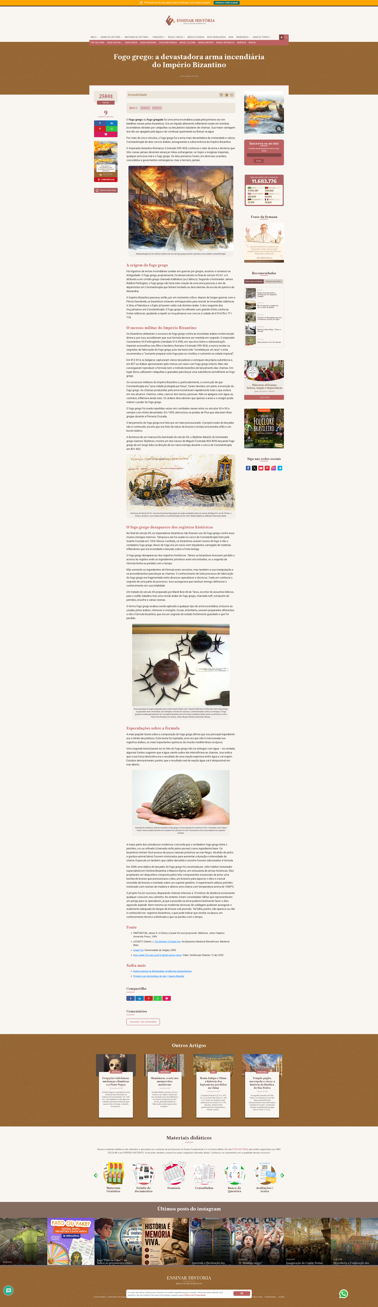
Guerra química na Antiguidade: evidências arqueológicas (162, 971)
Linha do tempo (261, 37)
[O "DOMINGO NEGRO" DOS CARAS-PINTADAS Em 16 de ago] (260, 1241)
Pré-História (97, 42)
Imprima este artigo (107, 190)
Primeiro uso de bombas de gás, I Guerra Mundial (158, 976)
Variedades (242, 37)
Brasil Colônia (187, 42)
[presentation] (96, 1175)
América (241, 42)
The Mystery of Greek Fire (167, 941)
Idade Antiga (114, 42)
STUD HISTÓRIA (240, 1149)
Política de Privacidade (195, 1295)
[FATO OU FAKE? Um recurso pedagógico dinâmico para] (70, 1241)
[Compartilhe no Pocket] (106, 134)
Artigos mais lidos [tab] (273, 281)
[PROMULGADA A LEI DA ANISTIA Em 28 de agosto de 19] (23, 1241)
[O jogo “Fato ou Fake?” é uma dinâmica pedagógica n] (118, 1241)
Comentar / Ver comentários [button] (143, 1022)
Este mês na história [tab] (253, 281)
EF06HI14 (145, 108)
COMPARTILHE (107, 179)
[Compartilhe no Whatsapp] (112, 129)
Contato (281, 1297)
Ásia (231, 37)
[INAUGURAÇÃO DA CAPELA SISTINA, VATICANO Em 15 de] (307, 1241)
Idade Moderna (148, 42)
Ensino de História (110, 37)
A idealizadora (270, 1297)
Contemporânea (168, 42)
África (252, 42)
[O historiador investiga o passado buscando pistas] (165, 1241)
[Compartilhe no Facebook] (100, 123)
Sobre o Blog (257, 1297)
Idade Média (131, 42)
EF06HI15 (157, 108)
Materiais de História (136, 37)
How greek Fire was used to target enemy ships (157, 955)
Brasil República (225, 42)
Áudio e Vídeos (175, 37)
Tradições (157, 37)
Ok (241, 1293)
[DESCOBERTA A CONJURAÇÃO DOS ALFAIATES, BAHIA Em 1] (354, 1241)
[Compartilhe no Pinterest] (100, 129)
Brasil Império (206, 42)
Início (93, 37)
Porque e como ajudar (226, 3)
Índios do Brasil (196, 37)
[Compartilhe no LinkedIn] (112, 123)
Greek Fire (138, 950)
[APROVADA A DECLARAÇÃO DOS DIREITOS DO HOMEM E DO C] (212, 1241)
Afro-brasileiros (216, 37)
